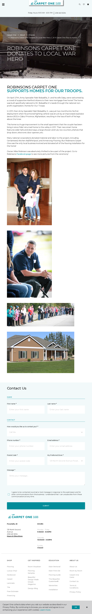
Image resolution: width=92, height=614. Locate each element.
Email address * (53, 440)
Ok (76, 607)
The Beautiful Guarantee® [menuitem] (54, 580)
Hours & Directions (15, 536)
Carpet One (11, 35)
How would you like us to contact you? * (22, 426)
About (22, 35)
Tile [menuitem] (8, 587)
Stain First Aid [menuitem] (54, 571)
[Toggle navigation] (3, 4)
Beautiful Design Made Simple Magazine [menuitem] (33, 580)
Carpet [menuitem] (9, 579)
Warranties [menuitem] (53, 585)
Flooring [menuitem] (10, 567)
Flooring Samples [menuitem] (31, 572)
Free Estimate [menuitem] (12, 591)
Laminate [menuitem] (11, 583)
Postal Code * (12, 455)
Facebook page (24, 154)
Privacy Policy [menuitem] (75, 592)
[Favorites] (84, 4)
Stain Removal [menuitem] (54, 567)
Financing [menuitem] (11, 596)
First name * (11, 404)
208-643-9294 (60, 13)
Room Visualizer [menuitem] (34, 567)
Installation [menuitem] (53, 590)
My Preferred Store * (55, 455)
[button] (80, 4)
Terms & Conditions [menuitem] (74, 586)
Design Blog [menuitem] (33, 588)
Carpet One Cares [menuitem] (74, 576)
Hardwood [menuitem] (11, 575)
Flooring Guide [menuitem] (55, 575)
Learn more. (45, 610)
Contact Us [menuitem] (74, 581)
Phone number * (13, 440)
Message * (11, 470)
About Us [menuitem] (73, 567)
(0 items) (88, 4)
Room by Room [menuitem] (76, 571)
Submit (46, 506)
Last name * (52, 404)
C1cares (31, 35)
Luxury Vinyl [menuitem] (12, 571)
